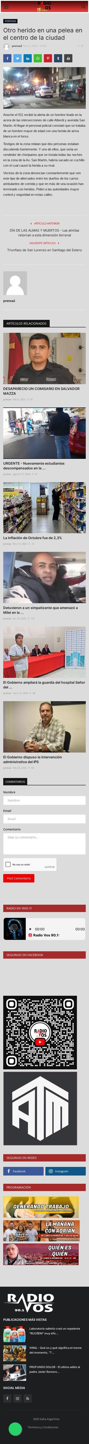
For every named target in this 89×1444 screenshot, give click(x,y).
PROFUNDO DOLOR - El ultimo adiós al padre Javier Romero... (54, 1369)
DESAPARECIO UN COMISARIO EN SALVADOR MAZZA (41, 391)
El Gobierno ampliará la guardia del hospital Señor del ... (44, 684)
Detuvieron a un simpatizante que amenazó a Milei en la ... (40, 610)
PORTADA (10, 21)
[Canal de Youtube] (40, 1108)
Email (7, 811)
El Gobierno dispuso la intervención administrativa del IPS (32, 759)
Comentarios (15, 782)
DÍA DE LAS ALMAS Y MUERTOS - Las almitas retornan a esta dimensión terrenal (44, 232)
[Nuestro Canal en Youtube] (40, 1032)
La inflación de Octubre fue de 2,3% (32, 538)
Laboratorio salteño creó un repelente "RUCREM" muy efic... (54, 1331)
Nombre (9, 792)
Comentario (12, 829)
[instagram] (17, 1398)
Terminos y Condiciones (43, 1427)
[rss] (28, 1398)
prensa (7, 399)
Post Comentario (19, 878)
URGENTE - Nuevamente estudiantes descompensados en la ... (34, 465)
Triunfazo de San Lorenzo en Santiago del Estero (44, 250)
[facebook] (7, 1398)
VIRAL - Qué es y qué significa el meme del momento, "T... (55, 1350)
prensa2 (17, 46)
